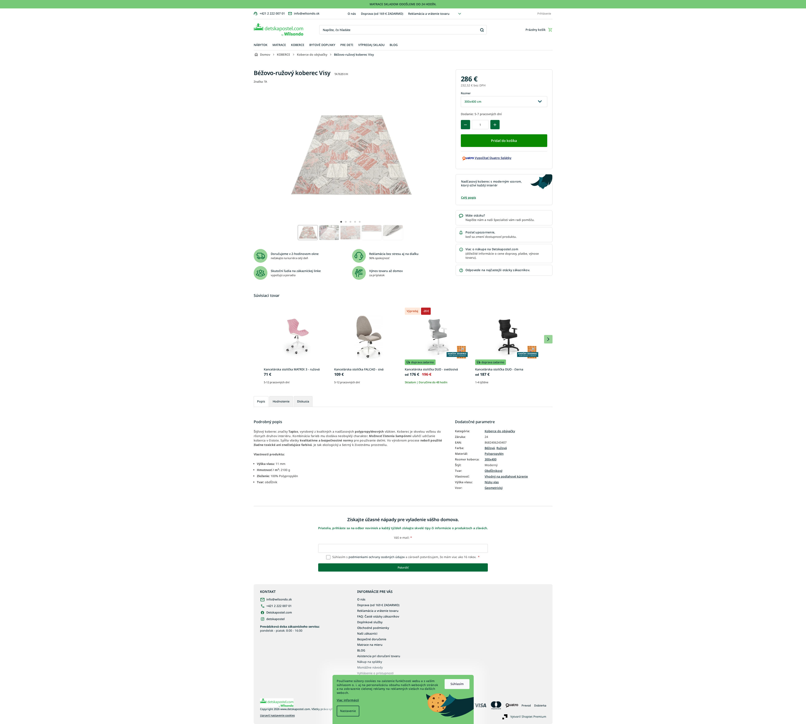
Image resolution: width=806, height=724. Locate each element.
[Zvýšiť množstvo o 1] (495, 124)
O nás (352, 14)
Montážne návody (370, 667)
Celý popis (468, 197)
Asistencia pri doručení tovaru (378, 656)
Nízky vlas (492, 482)
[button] (341, 221)
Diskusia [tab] (303, 401)
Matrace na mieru (369, 645)
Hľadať (482, 30)
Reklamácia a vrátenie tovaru (428, 14)
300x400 (490, 459)
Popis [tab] (261, 401)
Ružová (501, 448)
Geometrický (494, 488)
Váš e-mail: (403, 538)
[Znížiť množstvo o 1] (465, 124)
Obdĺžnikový (493, 471)
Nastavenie (348, 711)
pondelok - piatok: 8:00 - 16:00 (290, 628)
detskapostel (275, 619)
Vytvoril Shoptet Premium (528, 717)
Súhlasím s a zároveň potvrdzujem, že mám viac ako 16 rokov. (405, 557)
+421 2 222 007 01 (279, 606)
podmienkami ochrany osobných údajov (377, 557)
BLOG (361, 650)
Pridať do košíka (504, 140)
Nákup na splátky (369, 662)
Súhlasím (457, 684)
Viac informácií (348, 700)
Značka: (260, 81)
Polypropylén (494, 454)
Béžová (490, 448)
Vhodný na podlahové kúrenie (506, 476)
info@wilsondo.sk (279, 599)
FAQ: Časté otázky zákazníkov (378, 616)
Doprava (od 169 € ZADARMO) (382, 14)
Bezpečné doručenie (371, 639)
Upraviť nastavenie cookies (277, 715)
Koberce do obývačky (500, 431)
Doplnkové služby (369, 622)
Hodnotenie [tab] (281, 401)
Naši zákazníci (367, 633)
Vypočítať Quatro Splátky (493, 158)
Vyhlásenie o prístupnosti (375, 673)
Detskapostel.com (279, 612)
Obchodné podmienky (373, 628)
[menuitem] (260, 45)
